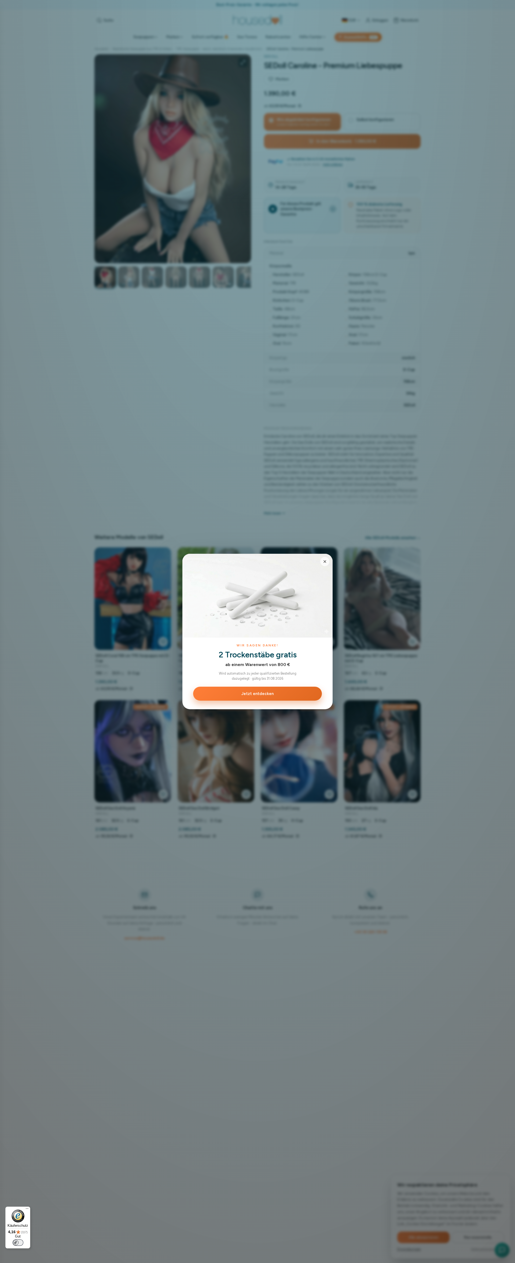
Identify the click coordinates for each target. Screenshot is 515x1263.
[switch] (18, 1242)
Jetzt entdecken (257, 693)
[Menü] (27, 1210)
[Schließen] (324, 561)
